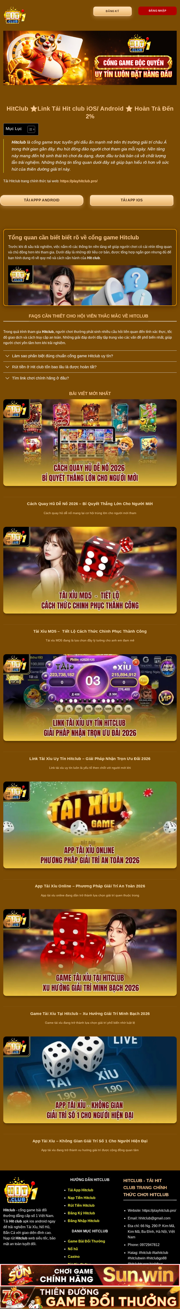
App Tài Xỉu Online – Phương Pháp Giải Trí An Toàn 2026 (90, 886)
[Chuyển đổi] (7, 356)
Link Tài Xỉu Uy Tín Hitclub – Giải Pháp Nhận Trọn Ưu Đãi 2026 (89, 759)
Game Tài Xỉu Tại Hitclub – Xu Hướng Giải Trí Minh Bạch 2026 (90, 1013)
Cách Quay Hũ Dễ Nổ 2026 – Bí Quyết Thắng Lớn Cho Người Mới (90, 504)
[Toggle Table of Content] (29, 129)
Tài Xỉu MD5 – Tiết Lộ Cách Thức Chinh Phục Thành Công (90, 631)
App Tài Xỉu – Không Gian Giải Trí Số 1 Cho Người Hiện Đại (90, 1141)
